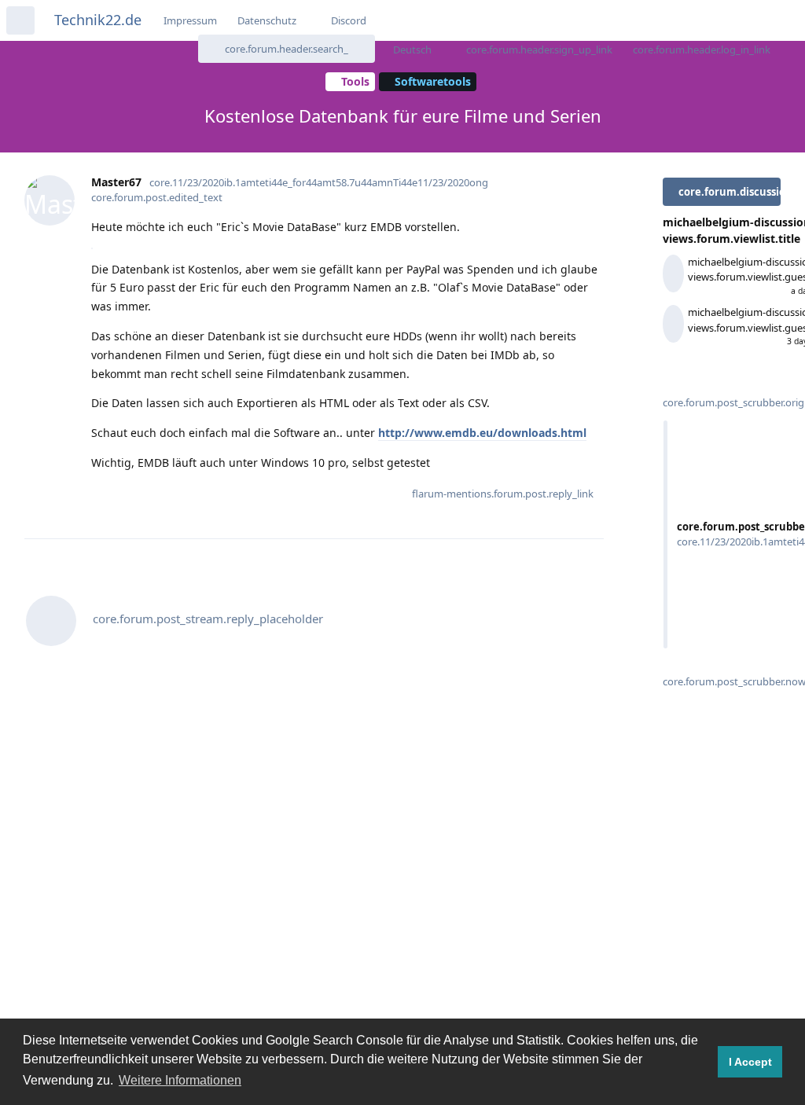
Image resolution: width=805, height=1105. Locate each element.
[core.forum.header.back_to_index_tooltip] (20, 20)
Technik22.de (98, 19)
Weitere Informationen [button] (180, 1080)
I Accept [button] (750, 1061)
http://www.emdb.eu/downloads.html (482, 432)
